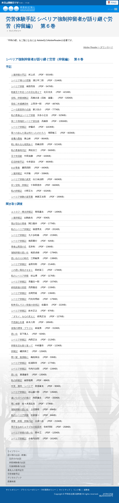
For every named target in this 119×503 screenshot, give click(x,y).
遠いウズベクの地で (21, 397)
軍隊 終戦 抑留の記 (22, 421)
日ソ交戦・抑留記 (20, 185)
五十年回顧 (16, 156)
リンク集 (77, 489)
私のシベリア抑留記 (21, 229)
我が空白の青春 (18, 223)
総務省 (86, 489)
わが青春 (15, 167)
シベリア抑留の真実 (21, 179)
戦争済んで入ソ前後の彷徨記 (25, 305)
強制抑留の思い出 (20, 252)
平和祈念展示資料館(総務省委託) (25, 8)
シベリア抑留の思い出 (22, 432)
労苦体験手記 (14, 474)
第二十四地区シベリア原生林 (25, 121)
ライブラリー (15, 31)
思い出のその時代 (20, 258)
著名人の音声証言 (16, 470)
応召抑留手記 (17, 161)
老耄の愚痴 (16, 138)
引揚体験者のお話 (17, 466)
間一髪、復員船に (20, 357)
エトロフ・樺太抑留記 (22, 212)
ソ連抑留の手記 (18, 74)
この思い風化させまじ (22, 270)
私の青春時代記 (18, 150)
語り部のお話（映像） (18, 455)
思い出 (14, 334)
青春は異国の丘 (18, 246)
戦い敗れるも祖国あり (22, 144)
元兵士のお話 (15, 458)
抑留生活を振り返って (22, 345)
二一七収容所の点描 (21, 109)
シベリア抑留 (17, 86)
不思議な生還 (17, 322)
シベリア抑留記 (18, 127)
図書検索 (12, 481)
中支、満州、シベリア (22, 386)
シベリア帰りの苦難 (21, 80)
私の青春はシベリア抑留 (23, 115)
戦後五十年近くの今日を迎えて (26, 92)
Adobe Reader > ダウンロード (98, 47)
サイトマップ (64, 489)
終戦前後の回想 (18, 287)
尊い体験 (15, 403)
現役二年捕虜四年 (20, 103)
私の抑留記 (16, 191)
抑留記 (14, 351)
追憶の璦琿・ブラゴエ (22, 328)
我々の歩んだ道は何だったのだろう (28, 133)
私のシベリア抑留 (20, 275)
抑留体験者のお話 (17, 462)
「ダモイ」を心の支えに (23, 316)
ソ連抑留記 (16, 173)
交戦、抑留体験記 (20, 98)
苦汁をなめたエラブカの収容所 (26, 427)
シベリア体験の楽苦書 (22, 196)
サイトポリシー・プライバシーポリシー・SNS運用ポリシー (31, 489)
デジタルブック (15, 477)
